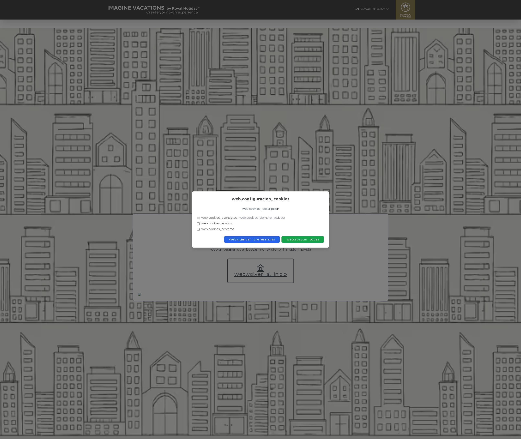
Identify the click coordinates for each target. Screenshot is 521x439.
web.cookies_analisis (216, 223)
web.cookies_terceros (217, 229)
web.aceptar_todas (302, 239)
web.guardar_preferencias (252, 239)
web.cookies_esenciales (243, 218)
